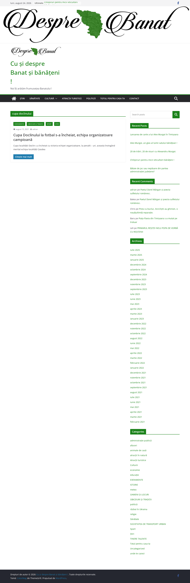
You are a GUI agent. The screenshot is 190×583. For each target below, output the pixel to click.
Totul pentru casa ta (112, 98)
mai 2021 (134, 407)
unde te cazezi (137, 553)
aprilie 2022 (136, 353)
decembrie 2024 (138, 264)
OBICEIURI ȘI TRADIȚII (35, 124)
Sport (49, 124)
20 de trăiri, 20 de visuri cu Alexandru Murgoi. (153, 151)
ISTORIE (134, 484)
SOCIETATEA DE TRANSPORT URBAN (148, 524)
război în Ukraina (138, 509)
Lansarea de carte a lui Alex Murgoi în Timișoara (154, 134)
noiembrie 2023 (138, 284)
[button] (55, 98)
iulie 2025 (135, 249)
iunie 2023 (135, 299)
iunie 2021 (135, 402)
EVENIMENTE (19, 124)
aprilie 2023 (136, 308)
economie (135, 470)
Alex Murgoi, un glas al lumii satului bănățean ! (153, 143)
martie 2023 (136, 313)
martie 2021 (136, 416)
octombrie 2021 (138, 382)
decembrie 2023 (138, 279)
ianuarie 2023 (137, 318)
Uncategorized (137, 548)
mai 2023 (134, 304)
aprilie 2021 (136, 412)
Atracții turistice (72, 98)
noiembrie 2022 (138, 328)
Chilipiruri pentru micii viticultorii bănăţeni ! (152, 159)
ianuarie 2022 (137, 367)
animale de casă (138, 450)
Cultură (49, 98)
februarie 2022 (137, 362)
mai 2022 (134, 348)
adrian (35, 129)
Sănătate (35, 98)
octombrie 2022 (138, 333)
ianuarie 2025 (137, 259)
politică (91, 98)
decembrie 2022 (138, 323)
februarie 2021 (137, 421)
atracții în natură (138, 455)
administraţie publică (141, 440)
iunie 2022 (135, 343)
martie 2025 (136, 254)
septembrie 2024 (138, 274)
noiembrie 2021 (138, 377)
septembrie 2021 (138, 387)
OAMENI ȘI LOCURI (139, 494)
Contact (134, 98)
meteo (133, 489)
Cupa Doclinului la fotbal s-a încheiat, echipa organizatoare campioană (63, 137)
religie (133, 514)
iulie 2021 (135, 397)
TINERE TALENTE (138, 538)
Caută (176, 114)
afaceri (133, 445)
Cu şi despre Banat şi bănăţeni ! (35, 72)
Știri (22, 98)
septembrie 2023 (138, 289)
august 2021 (136, 392)
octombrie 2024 (138, 269)
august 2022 (136, 338)
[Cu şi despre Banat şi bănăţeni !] (95, 8)
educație (134, 474)
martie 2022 (136, 358)
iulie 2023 (135, 294)
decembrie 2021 (138, 372)
